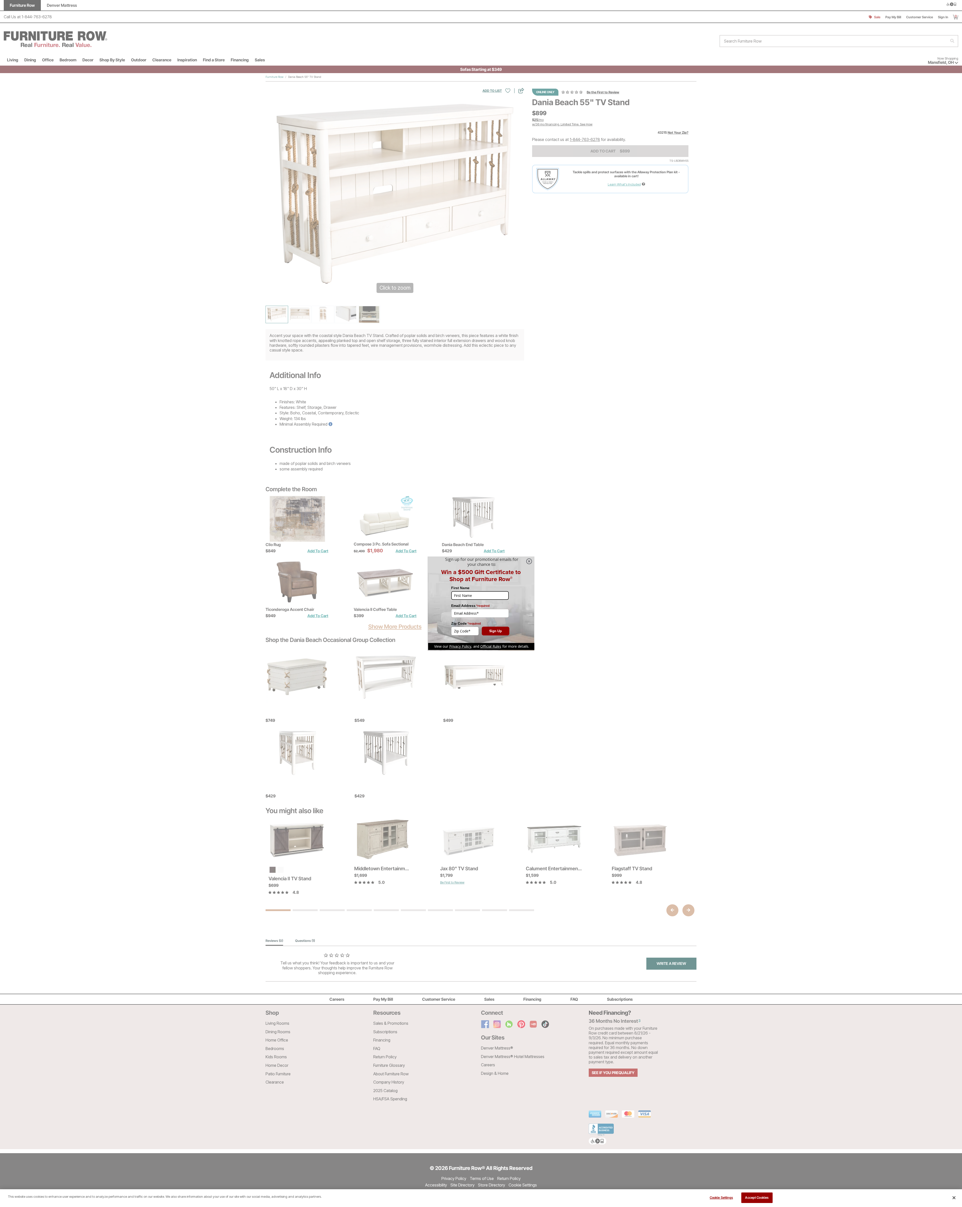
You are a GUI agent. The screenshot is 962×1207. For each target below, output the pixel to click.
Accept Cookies (757, 1197)
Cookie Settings (721, 1197)
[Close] (953, 1197)
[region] (481, 1198)
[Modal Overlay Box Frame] (481, 604)
